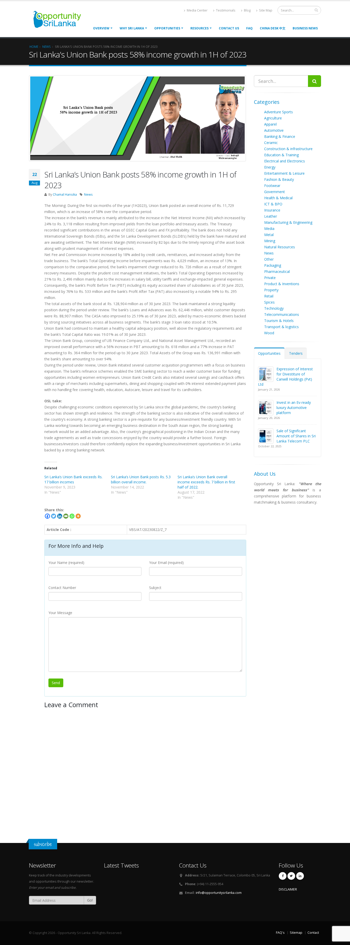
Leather (270, 216)
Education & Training (281, 154)
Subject (155, 587)
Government (274, 191)
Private (270, 277)
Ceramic (271, 142)
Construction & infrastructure (288, 148)
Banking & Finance (279, 136)
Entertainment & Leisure (284, 173)
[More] (78, 516)
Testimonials (225, 10)
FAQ (249, 28)
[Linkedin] (59, 516)
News (88, 194)
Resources (199, 28)
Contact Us (229, 28)
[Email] (65, 516)
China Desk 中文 (272, 28)
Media (269, 228)
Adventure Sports (278, 111)
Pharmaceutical (277, 271)
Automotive (274, 130)
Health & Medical (278, 197)
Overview (101, 28)
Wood (269, 332)
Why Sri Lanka (132, 28)
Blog (247, 10)
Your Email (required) (166, 562)
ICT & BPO (273, 204)
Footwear (272, 185)
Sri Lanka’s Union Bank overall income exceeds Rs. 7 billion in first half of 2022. (206, 482)
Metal (269, 234)
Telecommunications (281, 314)
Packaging (272, 265)
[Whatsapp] (72, 516)
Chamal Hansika (65, 194)
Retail (268, 296)
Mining (269, 240)
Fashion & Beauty (279, 179)
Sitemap (296, 932)
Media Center (197, 10)
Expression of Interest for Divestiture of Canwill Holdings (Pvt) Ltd (285, 376)
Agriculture (273, 118)
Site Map (265, 10)
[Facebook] (47, 516)
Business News (305, 28)
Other (269, 259)
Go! (90, 900)
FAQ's (280, 932)
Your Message (60, 612)
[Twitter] (53, 516)
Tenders (296, 353)
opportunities (167, 28)
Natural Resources (279, 246)
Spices (269, 302)
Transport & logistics (281, 326)
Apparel (270, 124)
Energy (269, 167)
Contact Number (62, 587)
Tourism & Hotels (279, 320)
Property (271, 289)
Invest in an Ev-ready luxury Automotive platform (293, 407)
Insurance (272, 210)
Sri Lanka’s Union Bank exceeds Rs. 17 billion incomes (73, 479)
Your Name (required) (66, 562)
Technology (274, 308)
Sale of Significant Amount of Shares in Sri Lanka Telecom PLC (296, 435)
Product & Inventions (281, 283)
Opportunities (269, 353)
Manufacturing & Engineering (288, 222)
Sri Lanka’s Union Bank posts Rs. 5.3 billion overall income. (141, 479)
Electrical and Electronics (284, 161)
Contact (313, 932)
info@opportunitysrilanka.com (219, 893)
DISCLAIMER (288, 889)
